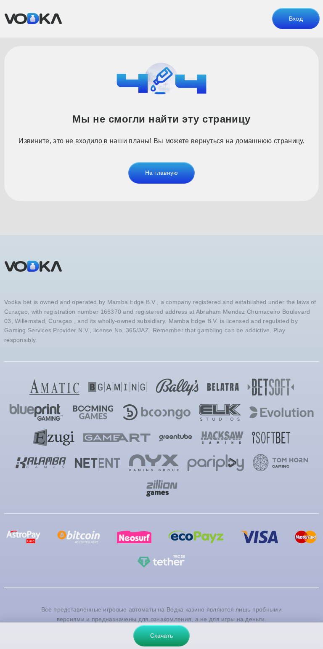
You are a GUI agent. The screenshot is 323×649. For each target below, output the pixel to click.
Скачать (161, 635)
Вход (296, 18)
